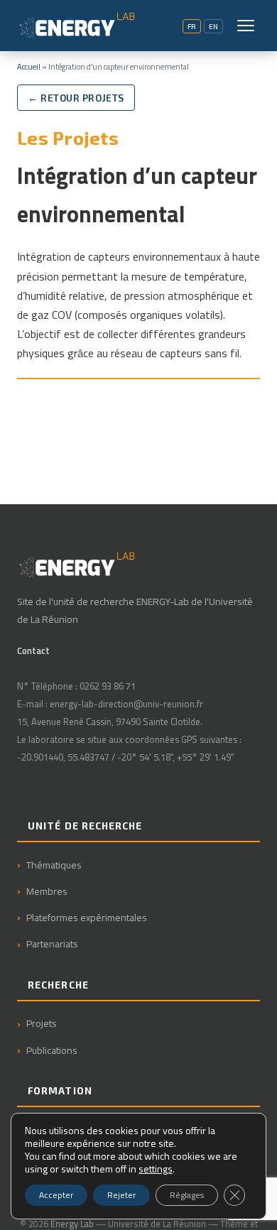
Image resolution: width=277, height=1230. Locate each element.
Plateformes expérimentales (86, 917)
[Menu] (246, 25)
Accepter (56, 1195)
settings (155, 1169)
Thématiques (54, 864)
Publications (51, 1050)
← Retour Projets (76, 98)
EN (213, 26)
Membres (46, 890)
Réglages (187, 1195)
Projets (41, 1023)
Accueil (28, 66)
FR (192, 26)
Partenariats (52, 943)
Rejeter (121, 1195)
